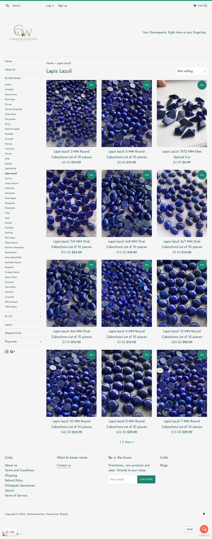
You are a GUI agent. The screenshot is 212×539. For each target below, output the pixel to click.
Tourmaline (10, 287)
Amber (8, 84)
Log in (50, 5)
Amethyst (9, 89)
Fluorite (8, 143)
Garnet (8, 153)
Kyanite (8, 163)
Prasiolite (9, 227)
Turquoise (9, 296)
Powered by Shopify (57, 514)
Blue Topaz (10, 99)
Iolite (7, 158)
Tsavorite (9, 291)
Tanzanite (9, 282)
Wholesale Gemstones (20, 485)
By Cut (23, 316)
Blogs (164, 465)
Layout (8, 325)
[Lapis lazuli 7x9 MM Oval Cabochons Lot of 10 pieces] (71, 203)
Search (9, 490)
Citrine (8, 104)
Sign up (62, 5)
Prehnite (9, 232)
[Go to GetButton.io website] (204, 536)
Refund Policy (14, 480)
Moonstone (10, 207)
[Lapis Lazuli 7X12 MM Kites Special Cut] (182, 113)
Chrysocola (10, 119)
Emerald (9, 138)
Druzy (7, 124)
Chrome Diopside (13, 109)
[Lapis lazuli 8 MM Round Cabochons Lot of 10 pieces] (127, 383)
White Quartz (11, 301)
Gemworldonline (36, 514)
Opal (7, 217)
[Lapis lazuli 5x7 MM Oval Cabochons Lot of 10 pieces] (182, 203)
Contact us (64, 465)
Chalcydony (10, 114)
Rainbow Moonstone (14, 247)
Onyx (7, 212)
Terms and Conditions (19, 470)
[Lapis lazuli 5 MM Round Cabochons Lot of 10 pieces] (127, 113)
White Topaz (11, 306)
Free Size (9, 148)
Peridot (8, 222)
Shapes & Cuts (13, 333)
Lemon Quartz (11, 183)
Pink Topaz (10, 237)
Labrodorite (10, 168)
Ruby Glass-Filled (13, 257)
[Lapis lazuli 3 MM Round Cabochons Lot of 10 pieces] (71, 113)
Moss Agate (10, 198)
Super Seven (11, 277)
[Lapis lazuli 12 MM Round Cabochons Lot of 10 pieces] (182, 293)
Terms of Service (16, 495)
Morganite (10, 203)
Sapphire (9, 267)
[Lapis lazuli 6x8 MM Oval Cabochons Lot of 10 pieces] (127, 203)
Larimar (8, 178)
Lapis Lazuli (11, 173)
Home (8, 61)
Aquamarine (11, 94)
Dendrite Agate (12, 128)
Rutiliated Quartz (13, 262)
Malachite (9, 188)
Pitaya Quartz (11, 242)
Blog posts (23, 341)
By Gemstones (23, 78)
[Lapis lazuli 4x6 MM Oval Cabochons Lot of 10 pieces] (71, 293)
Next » (129, 442)
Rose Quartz (11, 252)
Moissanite (10, 193)
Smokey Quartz (12, 272)
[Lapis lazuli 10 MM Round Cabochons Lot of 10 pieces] (71, 383)
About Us (10, 69)
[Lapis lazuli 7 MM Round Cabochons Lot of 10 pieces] (182, 383)
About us (11, 465)
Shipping (11, 475)
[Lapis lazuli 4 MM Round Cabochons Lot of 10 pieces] (127, 293)
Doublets (9, 133)
